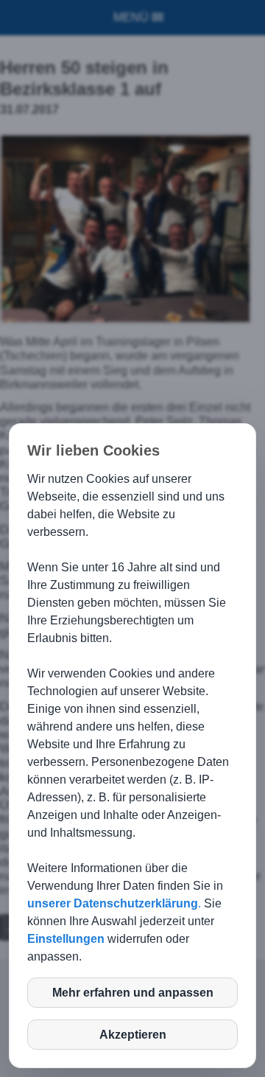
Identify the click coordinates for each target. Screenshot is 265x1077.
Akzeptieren (132, 1034)
